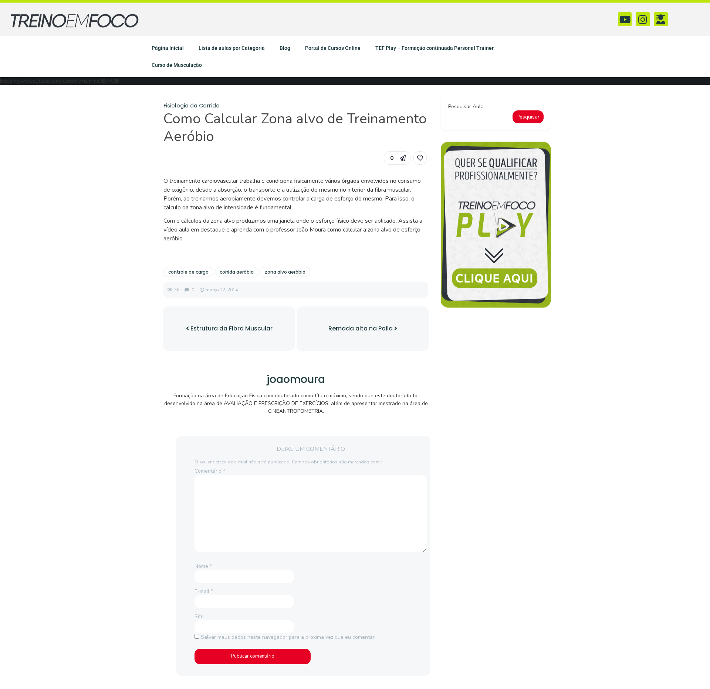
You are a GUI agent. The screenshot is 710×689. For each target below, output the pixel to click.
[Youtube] (625, 19)
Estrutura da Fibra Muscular (231, 328)
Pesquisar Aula (466, 106)
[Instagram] (643, 19)
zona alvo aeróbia (285, 272)
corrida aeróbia (237, 272)
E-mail (204, 591)
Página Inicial (168, 48)
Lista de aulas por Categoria (232, 48)
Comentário (210, 470)
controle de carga (188, 272)
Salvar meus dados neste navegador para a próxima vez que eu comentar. (288, 637)
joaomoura (296, 379)
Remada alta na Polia (361, 328)
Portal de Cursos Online (333, 48)
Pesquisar (528, 116)
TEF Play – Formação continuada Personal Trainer (434, 48)
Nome (203, 566)
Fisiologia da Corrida (191, 105)
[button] (397, 158)
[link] (420, 158)
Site (199, 616)
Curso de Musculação (177, 65)
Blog (285, 48)
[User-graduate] (661, 19)
